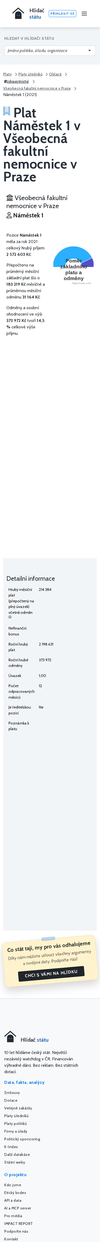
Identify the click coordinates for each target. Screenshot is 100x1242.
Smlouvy (12, 1092)
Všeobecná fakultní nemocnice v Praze (37, 88)
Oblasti (55, 74)
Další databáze (17, 1154)
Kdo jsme (12, 1185)
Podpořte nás (16, 1231)
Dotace (10, 1100)
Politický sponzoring (22, 1139)
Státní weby (14, 1162)
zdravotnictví (18, 81)
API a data (12, 1200)
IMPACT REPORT (18, 1223)
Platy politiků (15, 1123)
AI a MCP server (17, 1208)
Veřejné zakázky (18, 1108)
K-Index (11, 1146)
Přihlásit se (62, 13)
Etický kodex (15, 1192)
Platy (7, 74)
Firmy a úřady (15, 1131)
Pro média (13, 1215)
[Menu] (84, 13)
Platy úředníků (30, 74)
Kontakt (11, 1239)
